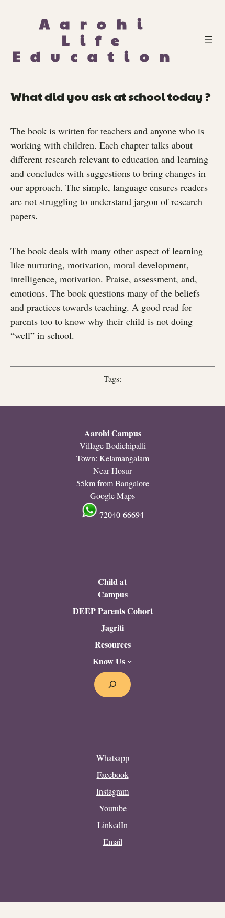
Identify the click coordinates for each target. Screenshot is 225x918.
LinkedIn (112, 824)
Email (112, 841)
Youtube (113, 807)
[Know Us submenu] (129, 661)
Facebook (113, 774)
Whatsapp (112, 757)
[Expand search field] (112, 684)
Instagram (112, 791)
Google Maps (112, 495)
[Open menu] (208, 39)
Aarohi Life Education (95, 39)
